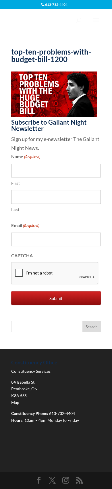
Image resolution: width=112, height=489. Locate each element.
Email (25, 225)
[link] (54, 115)
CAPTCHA (22, 255)
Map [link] (15, 402)
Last (15, 209)
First (15, 183)
